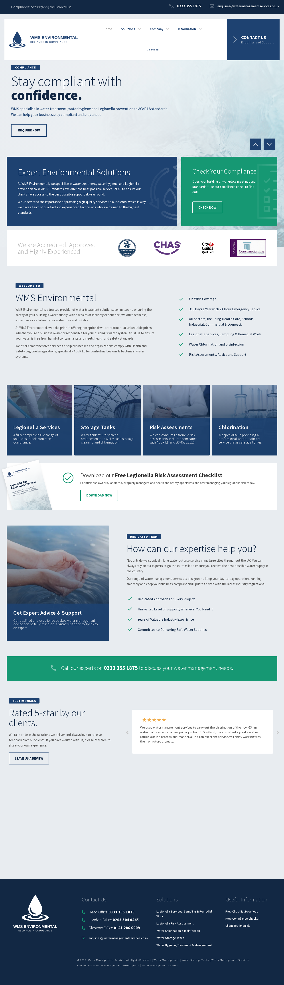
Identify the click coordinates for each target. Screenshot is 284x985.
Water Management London (160, 965)
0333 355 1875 (121, 667)
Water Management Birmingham (117, 965)
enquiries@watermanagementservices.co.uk (118, 938)
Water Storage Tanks (195, 960)
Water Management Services (230, 960)
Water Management (167, 960)
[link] (107, 29)
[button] (253, 39)
